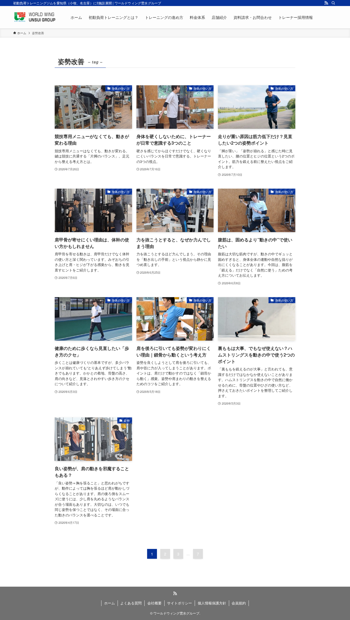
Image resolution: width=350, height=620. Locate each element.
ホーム (109, 603)
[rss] (326, 3)
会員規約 (239, 603)
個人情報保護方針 (212, 603)
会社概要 (154, 603)
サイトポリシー (179, 603)
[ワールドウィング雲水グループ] (34, 17)
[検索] (333, 3)
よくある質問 (131, 603)
